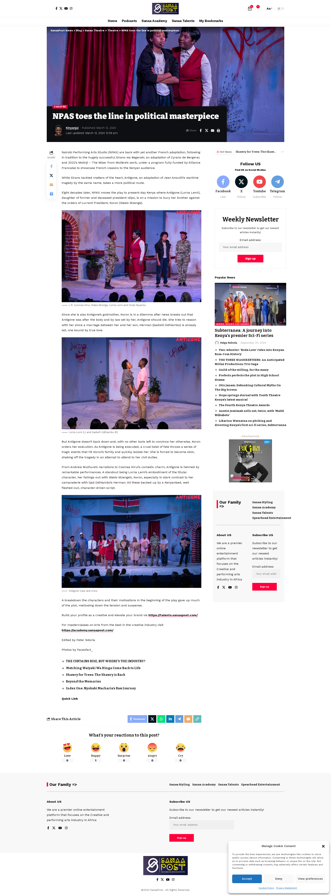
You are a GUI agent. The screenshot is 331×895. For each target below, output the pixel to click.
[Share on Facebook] (200, 130)
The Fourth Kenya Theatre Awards (244, 405)
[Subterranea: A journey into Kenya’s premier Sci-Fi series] (250, 304)
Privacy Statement (286, 888)
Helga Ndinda (228, 342)
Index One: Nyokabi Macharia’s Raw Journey (101, 688)
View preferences (310, 878)
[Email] (212, 130)
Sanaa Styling (262, 502)
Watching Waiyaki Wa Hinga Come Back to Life (103, 668)
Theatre (60, 106)
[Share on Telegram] (179, 719)
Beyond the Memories (83, 681)
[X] (60, 8)
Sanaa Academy (264, 507)
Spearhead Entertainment (271, 518)
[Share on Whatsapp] (161, 719)
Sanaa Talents (262, 512)
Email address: (250, 240)
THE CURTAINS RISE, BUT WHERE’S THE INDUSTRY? (105, 661)
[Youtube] (259, 187)
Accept (247, 878)
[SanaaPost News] (165, 8)
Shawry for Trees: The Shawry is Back (95, 675)
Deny (278, 878)
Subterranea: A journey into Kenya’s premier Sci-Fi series (244, 333)
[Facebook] (56, 8)
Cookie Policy (266, 888)
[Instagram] (71, 8)
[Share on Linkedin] (170, 719)
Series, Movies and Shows (232, 324)
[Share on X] (206, 130)
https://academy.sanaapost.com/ (87, 630)
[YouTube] (66, 8)
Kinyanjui (72, 128)
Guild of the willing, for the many (244, 370)
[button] (323, 846)
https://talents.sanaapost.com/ (173, 615)
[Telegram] (277, 187)
